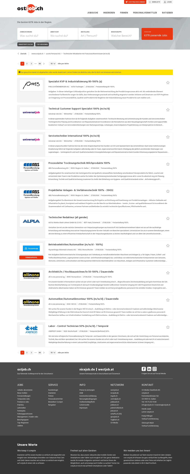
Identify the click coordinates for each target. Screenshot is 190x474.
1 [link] (22, 63)
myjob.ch (114, 395)
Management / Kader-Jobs (27, 416)
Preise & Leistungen (87, 389)
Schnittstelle (84, 404)
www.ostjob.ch (37, 54)
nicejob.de (87, 369)
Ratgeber (52, 404)
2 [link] (26, 63)
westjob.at (106, 369)
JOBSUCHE (92, 13)
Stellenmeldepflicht (87, 401)
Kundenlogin (53, 389)
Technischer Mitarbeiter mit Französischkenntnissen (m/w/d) (86, 54)
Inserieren (52, 392)
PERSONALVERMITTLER (145, 13)
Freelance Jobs (23, 401)
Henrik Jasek (146, 408)
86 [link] (40, 63)
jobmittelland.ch (117, 407)
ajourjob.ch (115, 416)
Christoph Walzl (148, 422)
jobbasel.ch (115, 401)
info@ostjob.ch (148, 404)
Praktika (20, 404)
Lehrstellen (21, 407)
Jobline (20, 425)
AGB (81, 392)
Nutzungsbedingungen (88, 398)
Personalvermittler (55, 398)
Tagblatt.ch (115, 419)
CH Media (114, 422)
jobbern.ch (115, 404)
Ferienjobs (21, 410)
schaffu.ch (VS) (116, 413)
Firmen (51, 395)
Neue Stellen (22, 392)
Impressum (83, 407)
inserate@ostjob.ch (162, 404)
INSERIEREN (109, 13)
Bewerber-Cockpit (55, 401)
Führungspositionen (24, 413)
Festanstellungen (24, 395)
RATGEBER (167, 13)
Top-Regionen (23, 422)
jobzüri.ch (114, 410)
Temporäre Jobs (23, 398)
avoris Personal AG (53, 54)
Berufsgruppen (23, 419)
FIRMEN (124, 13)
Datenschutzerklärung (87, 395)
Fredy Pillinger (147, 415)
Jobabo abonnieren (24, 389)
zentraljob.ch (116, 398)
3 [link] (31, 63)
